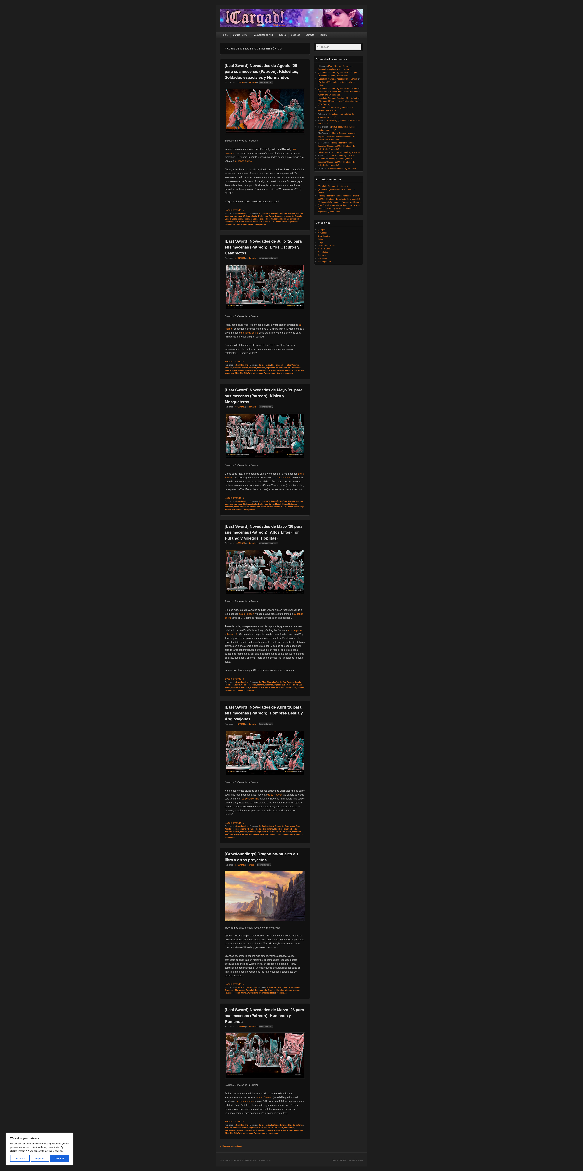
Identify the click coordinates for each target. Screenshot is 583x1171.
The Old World (281, 221)
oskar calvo (323, 152)
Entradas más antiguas (231, 1146)
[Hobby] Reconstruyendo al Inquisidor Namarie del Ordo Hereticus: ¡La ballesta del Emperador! (337, 136)
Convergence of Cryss (277, 987)
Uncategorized (324, 261)
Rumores (322, 255)
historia (291, 213)
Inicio (225, 34)
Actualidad (322, 232)
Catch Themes (356, 1160)
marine (241, 218)
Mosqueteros (240, 506)
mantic (296, 990)
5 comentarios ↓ (266, 406)
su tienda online (243, 161)
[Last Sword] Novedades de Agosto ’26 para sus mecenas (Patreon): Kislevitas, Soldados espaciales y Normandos (261, 71)
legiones (279, 216)
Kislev (261, 216)
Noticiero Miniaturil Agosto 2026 (346, 152)
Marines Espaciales (261, 218)
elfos (283, 364)
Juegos (282, 34)
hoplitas (252, 684)
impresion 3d (251, 216)
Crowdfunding (242, 213)
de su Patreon (246, 613)
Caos (292, 826)
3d (260, 213)
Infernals (288, 990)
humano (299, 213)
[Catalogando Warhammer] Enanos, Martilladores (339, 202)
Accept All (59, 1158)
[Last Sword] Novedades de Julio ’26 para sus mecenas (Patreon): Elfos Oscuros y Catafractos (263, 247)
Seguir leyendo (234, 210)
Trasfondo (322, 258)
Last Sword (269, 216)
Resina (255, 221)
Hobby (321, 239)
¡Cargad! (240, 987)
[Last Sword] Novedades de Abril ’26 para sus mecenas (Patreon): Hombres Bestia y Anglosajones (264, 713)
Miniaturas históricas (280, 218)
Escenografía (261, 990)
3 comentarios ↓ (266, 724)
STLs (271, 221)
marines (248, 218)
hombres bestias (232, 831)
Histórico (283, 213)
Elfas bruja (275, 364)
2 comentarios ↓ (266, 82)
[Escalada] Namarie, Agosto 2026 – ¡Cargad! (337, 72)
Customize (20, 1158)
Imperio (245, 1127)
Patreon (248, 221)
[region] (39, 1149)
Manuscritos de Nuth (263, 34)
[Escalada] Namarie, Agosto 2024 (333, 75)
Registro (323, 34)
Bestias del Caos (282, 826)
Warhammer (230, 224)
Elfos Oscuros (292, 364)
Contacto (309, 34)
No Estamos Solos (326, 245)
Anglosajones (268, 826)
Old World (239, 221)
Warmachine (252, 992)
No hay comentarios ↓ (268, 258)
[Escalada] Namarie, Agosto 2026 (333, 186)
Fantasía (275, 213)
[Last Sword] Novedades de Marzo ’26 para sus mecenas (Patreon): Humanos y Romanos (264, 1015)
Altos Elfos (266, 682)
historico (245, 684)
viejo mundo (293, 221)
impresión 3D (239, 216)
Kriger (251, 864)
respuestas (260, 224)
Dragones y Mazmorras (235, 990)
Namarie (252, 82)
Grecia (298, 682)
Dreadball (250, 990)
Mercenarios (230, 1130)
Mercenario (289, 1127)
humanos (229, 216)
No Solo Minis (324, 248)
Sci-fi (261, 221)
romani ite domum (295, 1130)
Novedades (230, 221)
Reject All (39, 1158)
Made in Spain (231, 218)
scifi (266, 221)
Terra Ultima (240, 992)
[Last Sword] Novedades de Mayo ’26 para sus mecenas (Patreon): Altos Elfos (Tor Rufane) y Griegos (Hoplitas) (263, 532)
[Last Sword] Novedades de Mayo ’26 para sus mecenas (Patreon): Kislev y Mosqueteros (263, 395)
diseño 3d (266, 213)
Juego (320, 242)
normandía (294, 218)
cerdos (236, 828)
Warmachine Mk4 (266, 992)
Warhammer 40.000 (244, 224)
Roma (294, 370)
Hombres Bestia (290, 828)
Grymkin (271, 990)
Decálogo (295, 34)
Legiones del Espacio (292, 216)
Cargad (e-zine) (240, 34)
